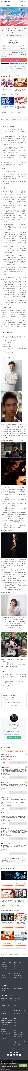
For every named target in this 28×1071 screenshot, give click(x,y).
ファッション (4, 971)
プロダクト (3, 964)
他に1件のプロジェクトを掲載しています (15, 731)
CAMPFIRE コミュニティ (6, 1016)
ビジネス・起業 (4, 975)
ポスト (6, 63)
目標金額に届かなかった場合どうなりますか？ (12, 699)
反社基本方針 (16, 1039)
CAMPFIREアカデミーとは (6, 998)
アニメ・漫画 (4, 968)
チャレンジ (16, 966)
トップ (2, 954)
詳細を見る (4, 762)
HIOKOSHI (3, 1031)
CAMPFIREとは (17, 1013)
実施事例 (15, 1003)
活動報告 (7, 119)
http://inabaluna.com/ (16, 589)
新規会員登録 (23, 1)
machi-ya (3, 1035)
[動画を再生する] (14, 16)
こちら (17, 710)
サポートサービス (17, 1000)
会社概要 (6, 1058)
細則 (15, 1030)
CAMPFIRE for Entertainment (7, 1022)
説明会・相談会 (17, 998)
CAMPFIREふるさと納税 (6, 1027)
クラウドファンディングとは (7, 1000)
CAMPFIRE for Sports (5, 1024)
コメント (25, 119)
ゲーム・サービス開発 (5, 973)
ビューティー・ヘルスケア (19, 975)
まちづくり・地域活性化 (18, 962)
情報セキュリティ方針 (18, 1036)
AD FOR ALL (3, 1029)
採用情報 (14, 1058)
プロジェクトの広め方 (5, 1005)
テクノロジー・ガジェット (6, 962)
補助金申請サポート (5, 1038)
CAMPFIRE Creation (5, 1018)
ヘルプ (15, 1020)
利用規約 (15, 1027)
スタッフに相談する (18, 988)
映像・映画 (18, 35)
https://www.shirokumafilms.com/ (11, 734)
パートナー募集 (21, 1058)
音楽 (15, 964)
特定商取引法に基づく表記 (19, 1034)
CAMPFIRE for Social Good (6, 1020)
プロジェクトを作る (5, 988)
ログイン (18, 1)
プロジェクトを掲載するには (7, 5)
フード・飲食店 (4, 966)
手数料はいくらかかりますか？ (9, 697)
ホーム (2, 119)
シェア (14, 63)
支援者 (13, 119)
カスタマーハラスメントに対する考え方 (20, 1042)
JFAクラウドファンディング (6, 1033)
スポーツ (15, 968)
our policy (9, 1069)
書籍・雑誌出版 (17, 973)
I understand (23, 1065)
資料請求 (3, 990)
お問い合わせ (16, 1022)
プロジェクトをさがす (9, 954)
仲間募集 (19, 119)
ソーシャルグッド (4, 979)
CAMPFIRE (3, 1013)
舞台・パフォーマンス (18, 977)
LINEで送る (23, 63)
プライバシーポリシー (18, 1032)
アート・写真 (4, 977)
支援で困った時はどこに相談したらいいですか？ (12, 702)
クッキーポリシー (17, 1044)
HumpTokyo (11, 35)
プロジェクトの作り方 (5, 1003)
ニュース (15, 1018)
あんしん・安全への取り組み (19, 1016)
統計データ (16, 1005)
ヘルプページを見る (14, 705)
